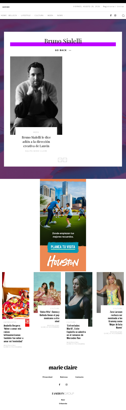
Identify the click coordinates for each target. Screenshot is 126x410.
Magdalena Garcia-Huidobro (13, 346)
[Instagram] (115, 15)
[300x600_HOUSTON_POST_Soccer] (63, 270)
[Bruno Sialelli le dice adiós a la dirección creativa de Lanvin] (36, 95)
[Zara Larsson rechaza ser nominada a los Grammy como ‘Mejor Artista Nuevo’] (110, 292)
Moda (36, 132)
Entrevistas (10, 322)
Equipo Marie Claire (36, 151)
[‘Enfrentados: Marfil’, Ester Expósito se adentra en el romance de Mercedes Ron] (78, 299)
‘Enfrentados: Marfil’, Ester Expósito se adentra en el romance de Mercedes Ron (76, 332)
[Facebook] (111, 15)
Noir (63, 400)
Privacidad (47, 377)
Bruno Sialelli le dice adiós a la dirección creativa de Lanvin (36, 141)
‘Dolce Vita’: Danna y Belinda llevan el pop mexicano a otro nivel (49, 316)
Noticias (64, 377)
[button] (123, 15)
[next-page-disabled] (65, 160)
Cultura (54, 308)
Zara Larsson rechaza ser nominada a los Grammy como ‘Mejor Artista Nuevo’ (115, 319)
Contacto (79, 377)
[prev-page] (60, 160)
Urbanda (63, 403)
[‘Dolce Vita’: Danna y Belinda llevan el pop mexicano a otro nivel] (47, 292)
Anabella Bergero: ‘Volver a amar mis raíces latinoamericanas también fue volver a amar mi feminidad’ (13, 333)
